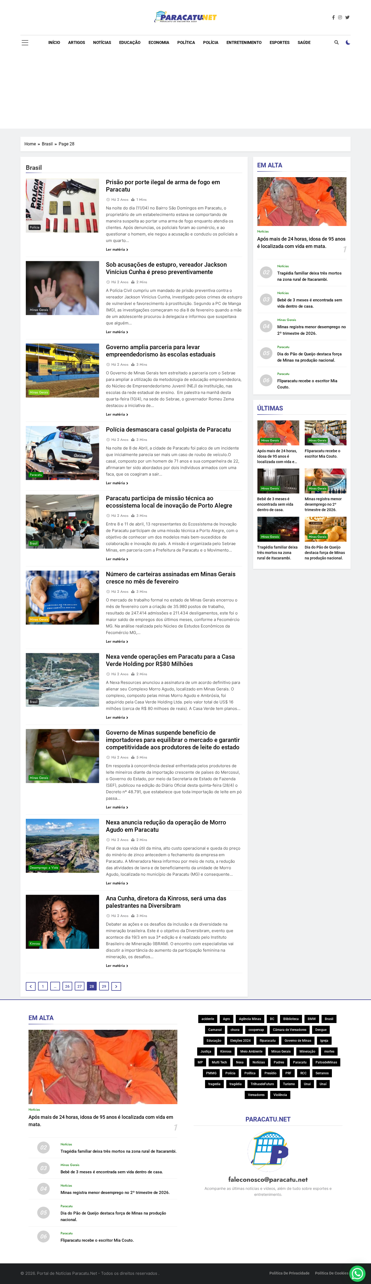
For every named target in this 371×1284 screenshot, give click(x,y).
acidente (208, 1019)
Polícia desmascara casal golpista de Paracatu (168, 429)
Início (54, 42)
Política (186, 42)
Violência (280, 1095)
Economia (159, 42)
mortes (329, 1051)
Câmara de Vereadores (289, 1030)
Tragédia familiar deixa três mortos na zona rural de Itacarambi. (277, 552)
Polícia (210, 42)
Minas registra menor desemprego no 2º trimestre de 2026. (323, 504)
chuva (235, 1030)
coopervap (256, 1030)
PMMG (211, 1073)
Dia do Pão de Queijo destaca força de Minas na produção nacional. (325, 552)
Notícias (102, 42)
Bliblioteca (291, 1019)
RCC (303, 1073)
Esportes (280, 42)
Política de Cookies (331, 1273)
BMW (312, 1019)
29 (104, 986)
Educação (129, 42)
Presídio (270, 1073)
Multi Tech (219, 1062)
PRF (288, 1073)
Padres (279, 1062)
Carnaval (215, 1030)
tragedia (214, 1084)
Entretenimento (244, 42)
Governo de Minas (298, 1041)
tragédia (235, 1084)
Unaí (323, 1084)
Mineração (307, 1051)
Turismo (289, 1084)
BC (272, 1019)
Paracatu (36, 474)
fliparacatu (268, 1041)
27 (79, 986)
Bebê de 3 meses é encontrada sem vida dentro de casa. (275, 504)
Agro (226, 1019)
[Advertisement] (185, 91)
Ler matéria (115, 249)
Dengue (320, 1030)
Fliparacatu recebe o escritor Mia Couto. (97, 1240)
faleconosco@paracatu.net (268, 1179)
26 (67, 986)
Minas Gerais (39, 309)
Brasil (33, 543)
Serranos (322, 1073)
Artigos (76, 42)
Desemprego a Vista (44, 867)
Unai (307, 1084)
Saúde (304, 42)
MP (200, 1062)
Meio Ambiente (251, 1051)
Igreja (324, 1041)
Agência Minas (250, 1019)
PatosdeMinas (326, 1062)
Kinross (35, 943)
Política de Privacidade (289, 1273)
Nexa (240, 1062)
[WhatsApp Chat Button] (357, 1274)
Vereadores (256, 1095)
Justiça (205, 1051)
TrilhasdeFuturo (262, 1084)
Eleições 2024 (240, 1041)
